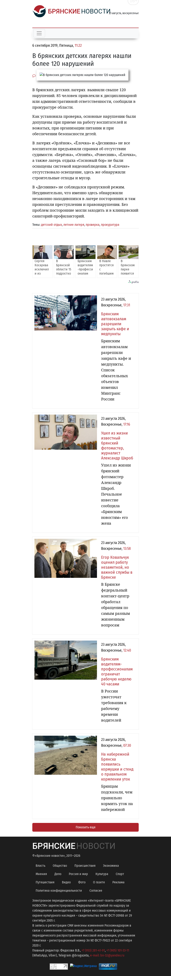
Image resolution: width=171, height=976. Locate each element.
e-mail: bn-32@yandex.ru (107, 955)
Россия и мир (78, 874)
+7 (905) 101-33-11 (117, 950)
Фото (82, 882)
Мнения (41, 874)
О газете (99, 882)
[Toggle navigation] (39, 33)
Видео (66, 882)
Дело (57, 874)
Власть (40, 866)
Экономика (111, 866)
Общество (60, 866)
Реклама (118, 882)
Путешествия (45, 882)
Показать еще (86, 827)
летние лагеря (73, 225)
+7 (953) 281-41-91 (93, 950)
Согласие (95, 891)
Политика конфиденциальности (59, 891)
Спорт (120, 874)
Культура (102, 874)
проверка (92, 225)
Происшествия (85, 866)
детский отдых (51, 225)
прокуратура (110, 225)
